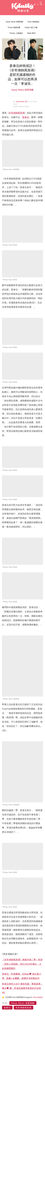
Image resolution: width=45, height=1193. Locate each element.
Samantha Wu (22, 101)
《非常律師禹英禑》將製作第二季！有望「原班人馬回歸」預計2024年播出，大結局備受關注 (22, 964)
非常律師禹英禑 (16, 113)
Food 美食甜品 (33, 22)
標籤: (5, 1003)
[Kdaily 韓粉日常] (22, 7)
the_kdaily (38, 997)
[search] (41, 2)
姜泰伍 (25, 117)
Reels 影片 (31, 33)
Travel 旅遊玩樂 (14, 27)
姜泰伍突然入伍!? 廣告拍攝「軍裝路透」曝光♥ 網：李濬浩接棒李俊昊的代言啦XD (22, 988)
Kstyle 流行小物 (31, 27)
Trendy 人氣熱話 (16, 33)
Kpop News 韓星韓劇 (14, 22)
